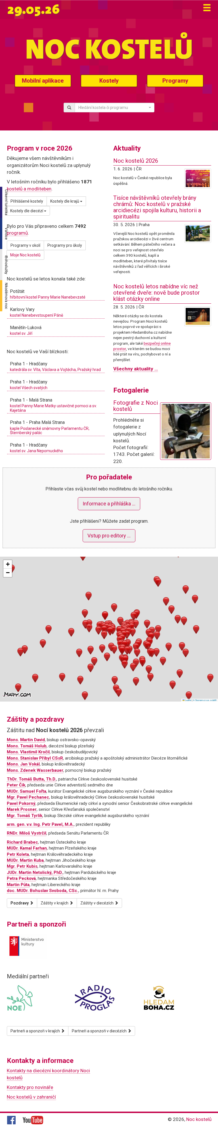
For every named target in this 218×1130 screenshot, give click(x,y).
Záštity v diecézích (97, 903)
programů (17, 233)
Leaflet (188, 700)
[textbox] (112, 107)
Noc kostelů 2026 (135, 160)
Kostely (109, 80)
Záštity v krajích (55, 903)
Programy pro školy (64, 245)
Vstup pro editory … (109, 536)
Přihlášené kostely (27, 201)
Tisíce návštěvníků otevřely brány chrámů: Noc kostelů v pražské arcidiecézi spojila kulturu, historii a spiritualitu (157, 207)
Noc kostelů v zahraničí (31, 1097)
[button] (104, 629)
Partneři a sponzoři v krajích (36, 1031)
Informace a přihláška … (109, 504)
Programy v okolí (25, 245)
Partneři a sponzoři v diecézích (99, 1031)
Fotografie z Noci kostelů (135, 405)
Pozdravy (20, 903)
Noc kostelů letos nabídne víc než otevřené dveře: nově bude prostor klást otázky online (156, 292)
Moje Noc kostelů (25, 255)
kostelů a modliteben (29, 189)
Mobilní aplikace (43, 80)
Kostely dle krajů (65, 201)
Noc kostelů (198, 1119)
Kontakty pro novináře (30, 1087)
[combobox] (114, 107)
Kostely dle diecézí (27, 211)
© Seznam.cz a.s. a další (205, 700)
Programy (175, 80)
